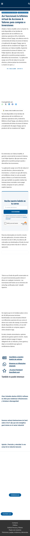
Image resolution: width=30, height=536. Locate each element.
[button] (29, 4)
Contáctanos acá (15, 495)
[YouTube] (19, 471)
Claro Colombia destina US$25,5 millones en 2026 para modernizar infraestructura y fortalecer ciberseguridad (15, 398)
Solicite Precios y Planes (15, 527)
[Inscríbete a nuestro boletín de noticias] (4, 358)
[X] (6, 104)
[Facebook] (12, 104)
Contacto (15, 523)
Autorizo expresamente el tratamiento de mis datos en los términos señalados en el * (16, 217)
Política (15, 525)
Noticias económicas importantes (9, 12)
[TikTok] (17, 471)
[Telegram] (16, 104)
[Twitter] (8, 471)
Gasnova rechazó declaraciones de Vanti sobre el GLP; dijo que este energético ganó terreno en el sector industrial (15, 422)
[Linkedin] (11, 471)
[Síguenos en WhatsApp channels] (4, 364)
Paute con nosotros (15, 530)
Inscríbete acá (7, 514)
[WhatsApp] (2, 104)
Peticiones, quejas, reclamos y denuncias (15, 532)
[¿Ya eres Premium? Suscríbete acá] (4, 371)
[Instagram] (14, 471)
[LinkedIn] (9, 104)
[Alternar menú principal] (2, 4)
